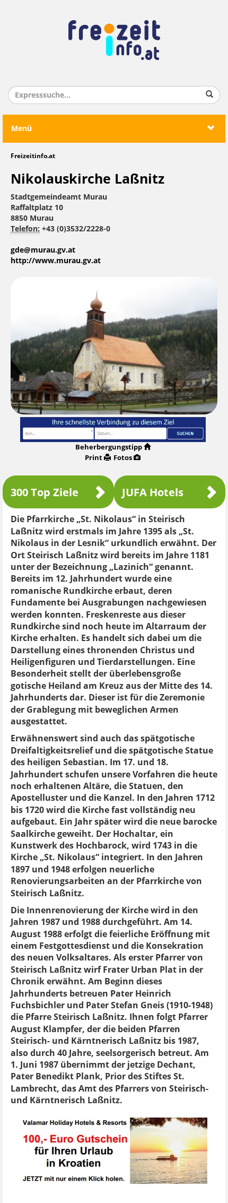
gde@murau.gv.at (43, 250)
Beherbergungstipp (108, 447)
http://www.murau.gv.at (56, 260)
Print (93, 458)
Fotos (122, 458)
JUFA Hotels (152, 492)
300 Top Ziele (44, 492)
